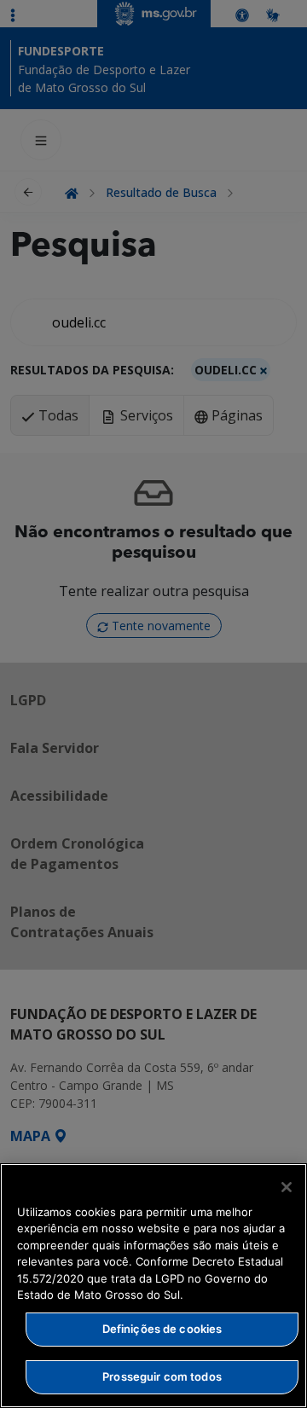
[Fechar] (286, 1187)
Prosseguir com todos (162, 1376)
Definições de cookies (162, 1329)
